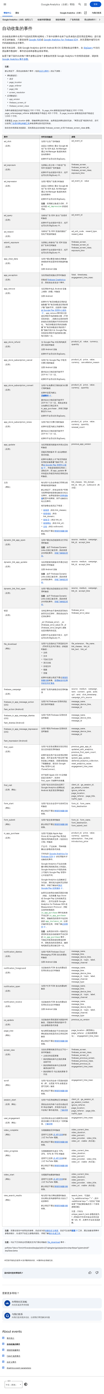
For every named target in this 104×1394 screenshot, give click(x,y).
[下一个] (98, 20)
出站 (45, 526)
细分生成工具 (54, 1233)
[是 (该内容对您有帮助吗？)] (90, 1273)
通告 (17, 13)
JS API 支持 (58, 1134)
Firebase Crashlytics (56, 279)
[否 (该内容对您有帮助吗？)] (97, 1273)
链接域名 (47, 513)
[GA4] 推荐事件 (13, 1356)
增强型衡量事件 (13, 1350)
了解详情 (64, 1110)
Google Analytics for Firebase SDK (61, 39)
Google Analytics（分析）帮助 (58, 4)
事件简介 (10, 1338)
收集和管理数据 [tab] (44, 20)
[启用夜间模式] (25, 1384)
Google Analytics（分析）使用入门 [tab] (17, 20)
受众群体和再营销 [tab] (92, 20)
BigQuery (88, 48)
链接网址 (47, 523)
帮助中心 (7, 13)
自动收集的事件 (13, 1344)
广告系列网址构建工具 (20, 123)
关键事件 (45, 395)
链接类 (46, 510)
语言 (9, 1381)
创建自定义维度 (51, 1230)
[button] (5, 4)
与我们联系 (96, 13)
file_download (53, 1242)
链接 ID (46, 520)
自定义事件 (44, 71)
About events (12, 1332)
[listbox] (13, 1384)
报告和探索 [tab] (60, 20)
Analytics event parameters (19, 1368)
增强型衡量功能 (61, 531)
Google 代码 (35, 39)
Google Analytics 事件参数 (15, 59)
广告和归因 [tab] (74, 20)
